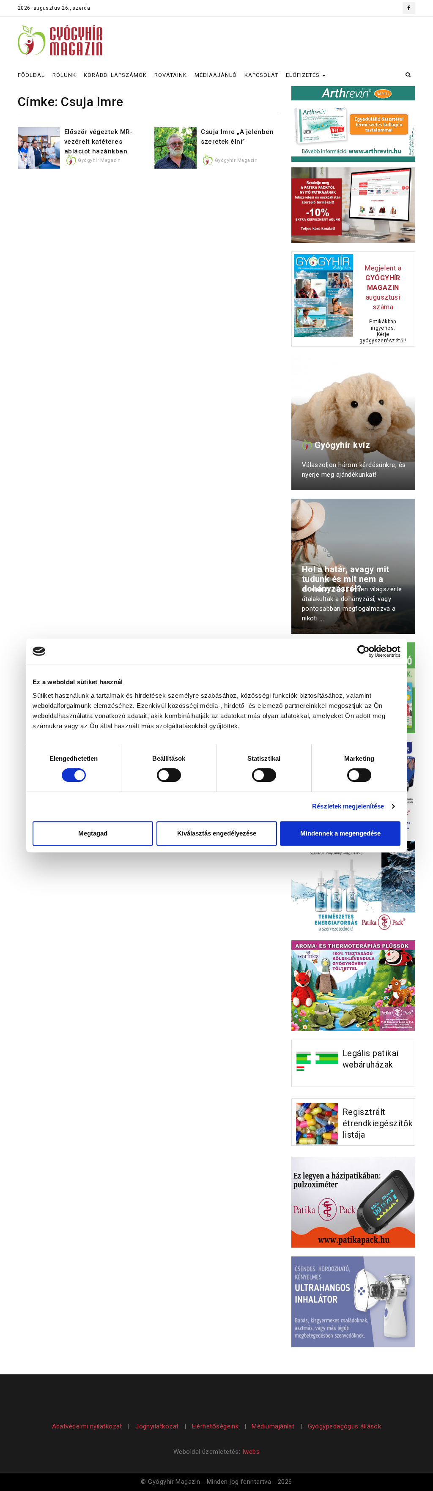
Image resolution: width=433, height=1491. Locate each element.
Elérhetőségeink (215, 1426)
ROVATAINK (170, 75)
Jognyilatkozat (156, 1426)
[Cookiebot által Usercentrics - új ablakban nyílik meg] (363, 651)
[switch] (169, 775)
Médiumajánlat (273, 1426)
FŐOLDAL (31, 75)
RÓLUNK (64, 75)
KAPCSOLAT (261, 75)
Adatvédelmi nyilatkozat (88, 1426)
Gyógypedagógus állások (344, 1426)
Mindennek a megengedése (340, 833)
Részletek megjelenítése (348, 806)
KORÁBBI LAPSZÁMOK (115, 75)
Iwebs (251, 1452)
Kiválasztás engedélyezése (216, 833)
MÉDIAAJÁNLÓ (216, 75)
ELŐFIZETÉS (303, 75)
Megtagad (92, 833)
